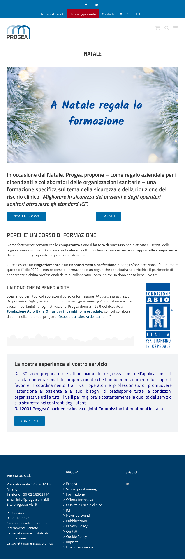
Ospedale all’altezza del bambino (83, 316)
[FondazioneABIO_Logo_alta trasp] (159, 283)
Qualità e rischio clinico (84, 505)
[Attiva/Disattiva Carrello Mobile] (157, 27)
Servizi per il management (86, 489)
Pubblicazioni (76, 520)
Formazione (75, 494)
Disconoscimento (79, 547)
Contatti (72, 531)
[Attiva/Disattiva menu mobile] (175, 27)
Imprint (72, 542)
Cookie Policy (76, 536)
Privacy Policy (77, 526)
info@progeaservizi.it (32, 499)
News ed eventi (78, 515)
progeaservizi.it (25, 504)
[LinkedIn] (127, 483)
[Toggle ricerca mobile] (166, 27)
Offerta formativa (79, 499)
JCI (68, 510)
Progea (71, 483)
